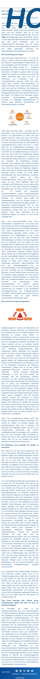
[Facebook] (28, 671)
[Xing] (17, 671)
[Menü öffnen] (3, 37)
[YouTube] (32, 671)
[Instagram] (24, 671)
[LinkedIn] (20, 671)
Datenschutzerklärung (29, 674)
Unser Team (6, 672)
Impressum (16, 674)
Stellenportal (20, 678)
